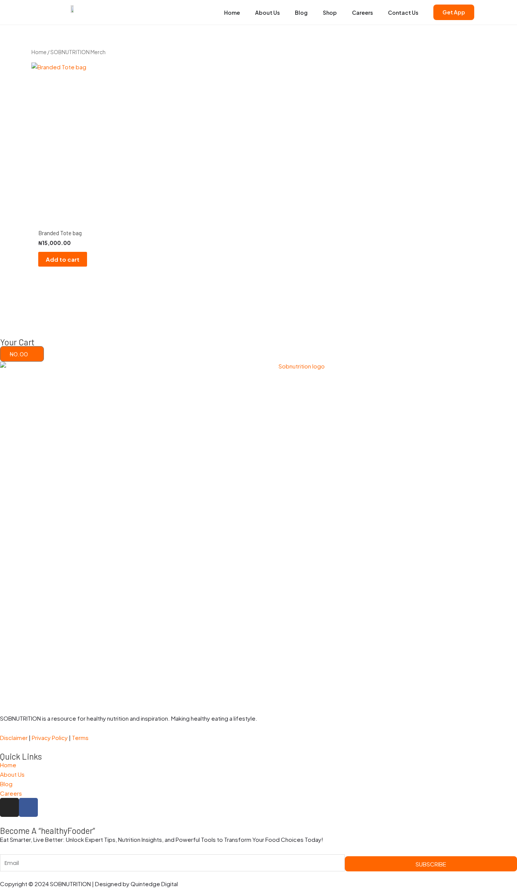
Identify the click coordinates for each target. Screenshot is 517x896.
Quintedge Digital (154, 883)
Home (39, 52)
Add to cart (62, 259)
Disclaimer (14, 737)
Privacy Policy (50, 737)
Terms (80, 737)
